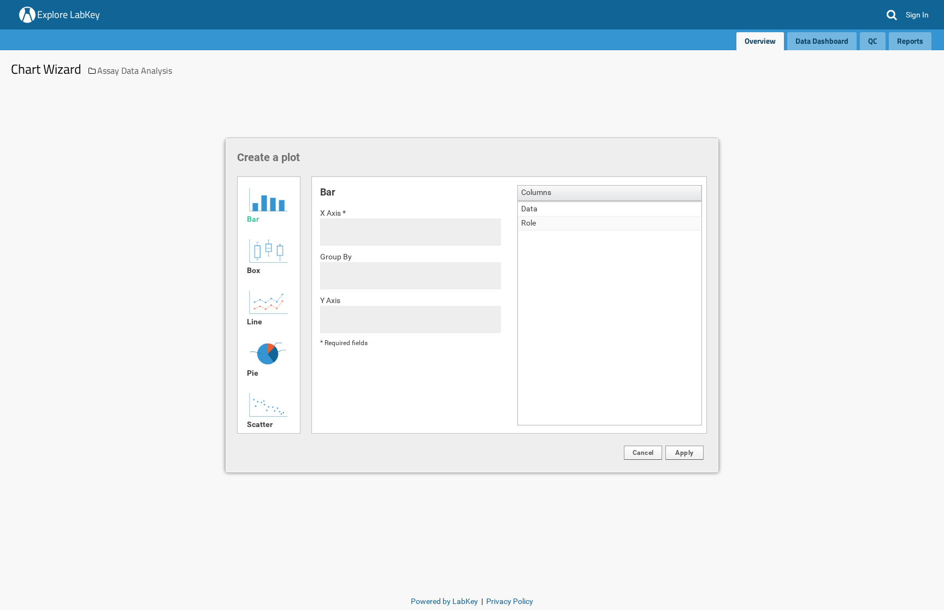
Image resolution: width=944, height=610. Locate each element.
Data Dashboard (821, 40)
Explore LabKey (68, 14)
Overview (760, 40)
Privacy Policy (509, 601)
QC (872, 40)
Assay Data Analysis (134, 70)
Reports (910, 40)
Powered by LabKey (444, 601)
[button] (891, 15)
